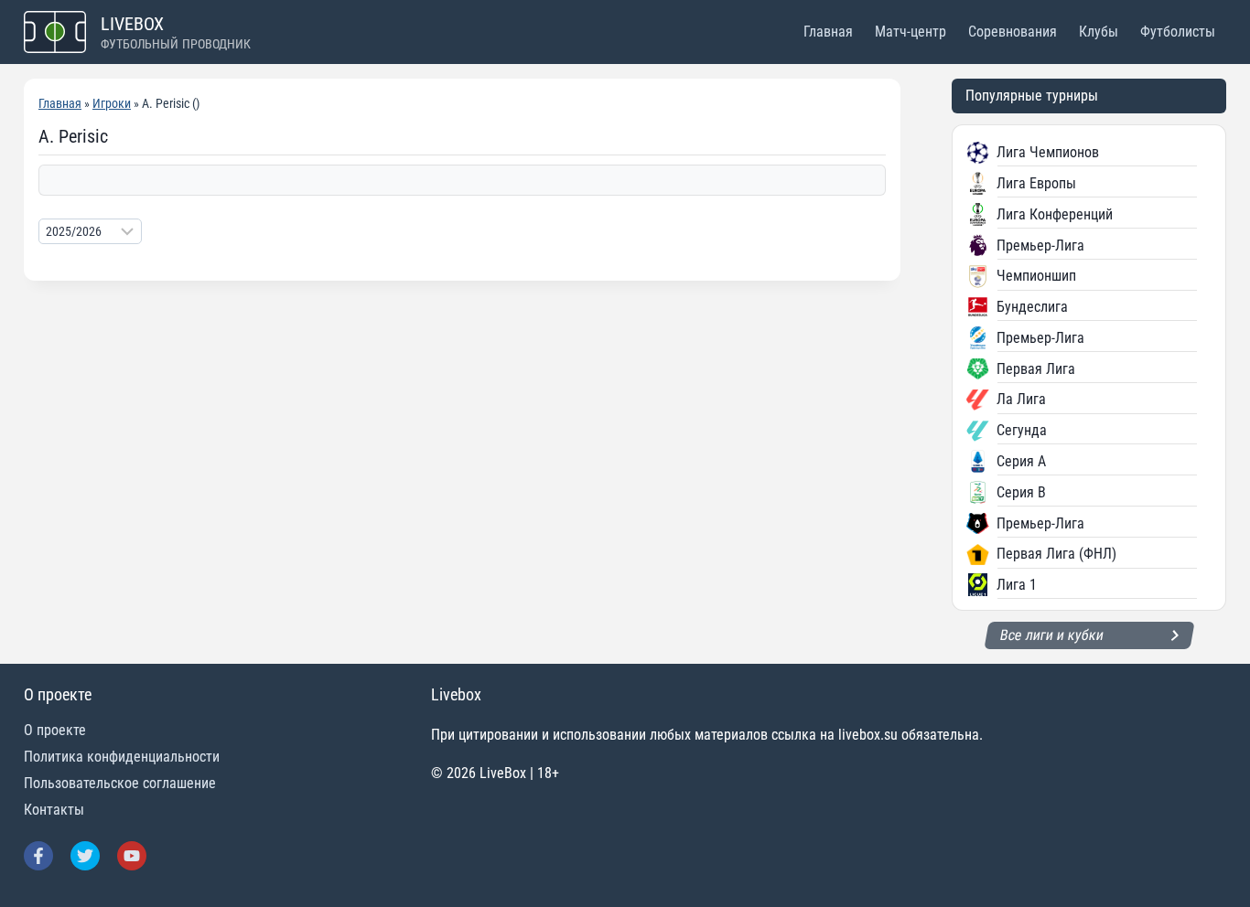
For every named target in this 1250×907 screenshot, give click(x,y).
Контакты (54, 809)
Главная (828, 31)
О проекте (55, 730)
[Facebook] (38, 855)
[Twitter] (85, 855)
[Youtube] (131, 855)
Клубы (1098, 31)
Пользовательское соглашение (120, 783)
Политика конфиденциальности (122, 756)
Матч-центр (910, 31)
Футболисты (1177, 31)
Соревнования (1012, 31)
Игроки (111, 103)
